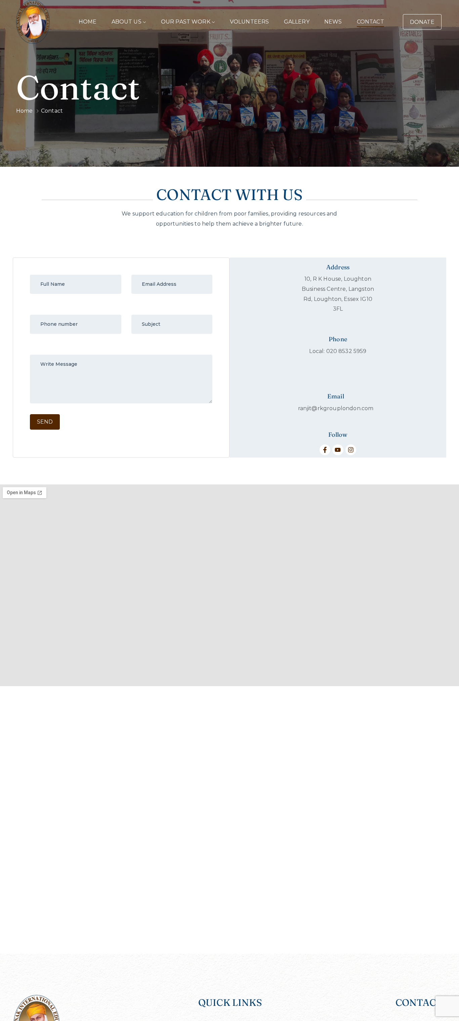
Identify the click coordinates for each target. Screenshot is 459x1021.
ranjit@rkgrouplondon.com (336, 408)
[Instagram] (350, 449)
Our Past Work (185, 21)
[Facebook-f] (325, 449)
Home (88, 21)
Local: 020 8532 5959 (337, 351)
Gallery (296, 21)
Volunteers (249, 21)
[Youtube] (337, 449)
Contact (370, 21)
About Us (126, 21)
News (333, 21)
